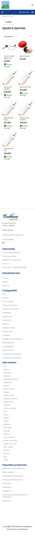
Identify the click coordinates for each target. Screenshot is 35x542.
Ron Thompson (9, 437)
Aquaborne (7, 382)
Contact (5, 278)
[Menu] (2, 12)
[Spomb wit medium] (9, 78)
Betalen (5, 282)
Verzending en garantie (11, 252)
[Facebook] (3, 243)
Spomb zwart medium (24, 119)
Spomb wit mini (25, 87)
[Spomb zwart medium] (25, 109)
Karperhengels (8, 346)
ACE (5, 366)
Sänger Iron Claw (9, 444)
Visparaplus (6, 487)
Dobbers (5, 324)
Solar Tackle (8, 447)
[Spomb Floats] (25, 47)
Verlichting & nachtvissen (12, 358)
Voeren (5, 298)
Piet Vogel (7, 427)
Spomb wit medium (7, 88)
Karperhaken (7, 316)
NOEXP (6, 421)
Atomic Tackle (8, 389)
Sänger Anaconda (10, 440)
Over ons (5, 264)
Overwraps (6, 483)
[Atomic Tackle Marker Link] (9, 47)
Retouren (5, 285)
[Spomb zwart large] (9, 109)
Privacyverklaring (9, 256)
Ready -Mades (7, 472)
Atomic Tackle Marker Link (9, 57)
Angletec (6, 376)
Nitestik (6, 418)
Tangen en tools (8, 328)
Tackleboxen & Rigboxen (11, 354)
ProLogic (6, 431)
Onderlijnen (6, 313)
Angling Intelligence (10, 379)
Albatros (6, 369)
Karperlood (6, 320)
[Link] (5, 5)
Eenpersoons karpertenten (12, 476)
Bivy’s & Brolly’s (8, 301)
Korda (5, 415)
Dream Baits (8, 402)
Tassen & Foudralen (9, 305)
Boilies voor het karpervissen (13, 468)
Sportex (6, 453)
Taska (5, 460)
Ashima (6, 386)
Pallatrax (6, 424)
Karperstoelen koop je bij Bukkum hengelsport (15, 496)
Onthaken (6, 335)
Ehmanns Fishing (9, 408)
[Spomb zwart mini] (9, 139)
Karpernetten (7, 331)
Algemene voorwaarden (11, 260)
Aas (3, 294)
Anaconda (7, 373)
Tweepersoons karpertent (12, 480)
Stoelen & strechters (10, 309)
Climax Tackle (8, 395)
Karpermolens (7, 350)
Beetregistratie (8, 343)
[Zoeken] (32, 4)
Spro (5, 457)
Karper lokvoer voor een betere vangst (14, 15)
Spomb (6, 450)
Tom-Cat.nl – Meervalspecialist (14, 267)
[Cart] (32, 12)
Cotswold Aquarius (10, 398)
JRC (4, 411)
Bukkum (6, 392)
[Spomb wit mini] (25, 78)
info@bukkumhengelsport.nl (13, 235)
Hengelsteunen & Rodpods (12, 339)
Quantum (7, 434)
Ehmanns (6, 405)
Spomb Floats (25, 56)
